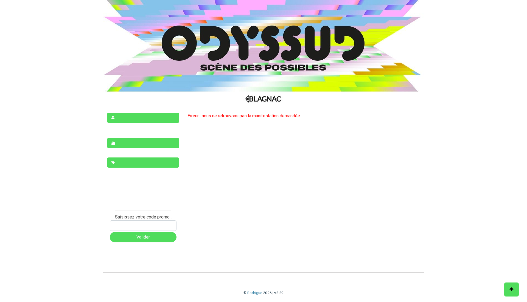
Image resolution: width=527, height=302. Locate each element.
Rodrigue (254, 292)
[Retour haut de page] (511, 289)
